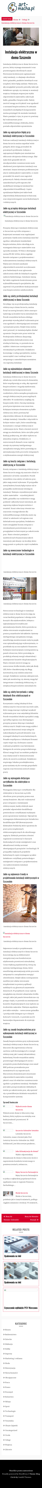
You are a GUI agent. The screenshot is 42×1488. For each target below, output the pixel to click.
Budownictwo (10, 1334)
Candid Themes (24, 1477)
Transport (9, 1416)
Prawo (7, 1387)
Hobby (7, 1349)
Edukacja (9, 1344)
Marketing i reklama (13, 1358)
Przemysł (9, 1392)
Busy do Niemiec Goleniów (11, 1218)
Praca (7, 1382)
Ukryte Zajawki (11, 1426)
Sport (7, 1406)
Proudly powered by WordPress (15, 1474)
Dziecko (8, 1339)
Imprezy (8, 1354)
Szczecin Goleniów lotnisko (27, 1131)
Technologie (10, 1411)
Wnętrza (8, 1445)
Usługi (7, 1440)
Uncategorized (11, 1430)
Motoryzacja (10, 1368)
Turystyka (9, 1421)
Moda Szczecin (22, 1193)
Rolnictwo (9, 1397)
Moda (7, 1363)
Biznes (8, 1330)
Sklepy (8, 1402)
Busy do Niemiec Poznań (31, 1218)
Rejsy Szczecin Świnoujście (27, 1172)
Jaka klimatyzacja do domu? (27, 1151)
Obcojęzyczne (10, 1378)
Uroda (7, 1435)
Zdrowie (8, 1450)
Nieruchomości (11, 1373)
